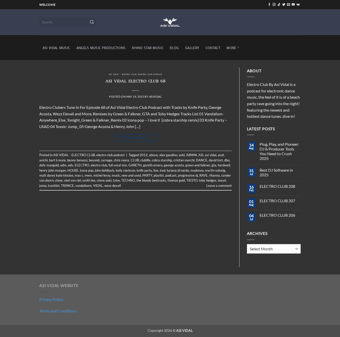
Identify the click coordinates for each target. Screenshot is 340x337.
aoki (182, 155)
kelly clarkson (125, 170)
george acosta (174, 165)
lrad (162, 170)
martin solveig (215, 170)
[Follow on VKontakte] (298, 4)
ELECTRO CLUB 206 (277, 215)
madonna (197, 170)
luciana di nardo (178, 170)
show (58, 180)
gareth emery (152, 165)
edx (70, 165)
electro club (99, 165)
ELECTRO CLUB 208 (277, 186)
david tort (216, 160)
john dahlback (104, 170)
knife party (144, 170)
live (155, 170)
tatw (116, 180)
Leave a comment (219, 186)
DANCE (201, 160)
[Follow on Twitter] (283, 4)
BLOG (174, 47)
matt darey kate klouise (56, 175)
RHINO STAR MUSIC (148, 47)
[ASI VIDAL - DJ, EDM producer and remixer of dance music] (170, 22)
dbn (226, 160)
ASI (200, 155)
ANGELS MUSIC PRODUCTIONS (101, 47)
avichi (43, 160)
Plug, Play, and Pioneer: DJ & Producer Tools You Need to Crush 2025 (279, 151)
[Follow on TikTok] (279, 4)
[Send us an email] (288, 4)
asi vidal (210, 155)
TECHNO (128, 180)
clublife (145, 160)
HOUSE (72, 170)
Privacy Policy (51, 299)
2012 (144, 155)
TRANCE (67, 186)
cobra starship (162, 160)
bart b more (57, 160)
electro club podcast (150, 74)
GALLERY (192, 47)
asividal (155, 96)
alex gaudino (168, 155)
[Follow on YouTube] (293, 4)
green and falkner (197, 165)
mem (88, 175)
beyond (94, 160)
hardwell (224, 165)
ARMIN (191, 155)
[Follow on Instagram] (274, 4)
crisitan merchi (183, 160)
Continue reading (135, 137)
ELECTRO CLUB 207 (277, 200)
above (153, 155)
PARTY (147, 175)
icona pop (86, 170)
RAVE (203, 175)
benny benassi (77, 160)
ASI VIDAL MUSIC (56, 47)
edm (63, 165)
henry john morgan (52, 170)
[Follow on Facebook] (269, 4)
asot (221, 155)
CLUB (135, 160)
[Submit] (92, 22)
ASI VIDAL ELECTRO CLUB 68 (136, 81)
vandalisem (83, 186)
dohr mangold (49, 165)
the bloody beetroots (151, 180)
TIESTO (191, 180)
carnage (106, 160)
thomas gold (176, 180)
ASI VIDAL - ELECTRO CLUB (122, 74)
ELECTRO (82, 165)
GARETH (135, 165)
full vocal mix (118, 165)
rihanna (214, 175)
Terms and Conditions (58, 310)
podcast (170, 175)
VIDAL (98, 186)
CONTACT (213, 47)
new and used (131, 175)
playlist (159, 175)
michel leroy (101, 175)
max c (79, 175)
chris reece (121, 160)
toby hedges (207, 180)
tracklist (53, 186)
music (116, 175)
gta (214, 165)
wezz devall (112, 186)
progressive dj (188, 175)
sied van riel (72, 180)
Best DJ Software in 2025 (276, 172)
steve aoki (104, 180)
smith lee (88, 180)
